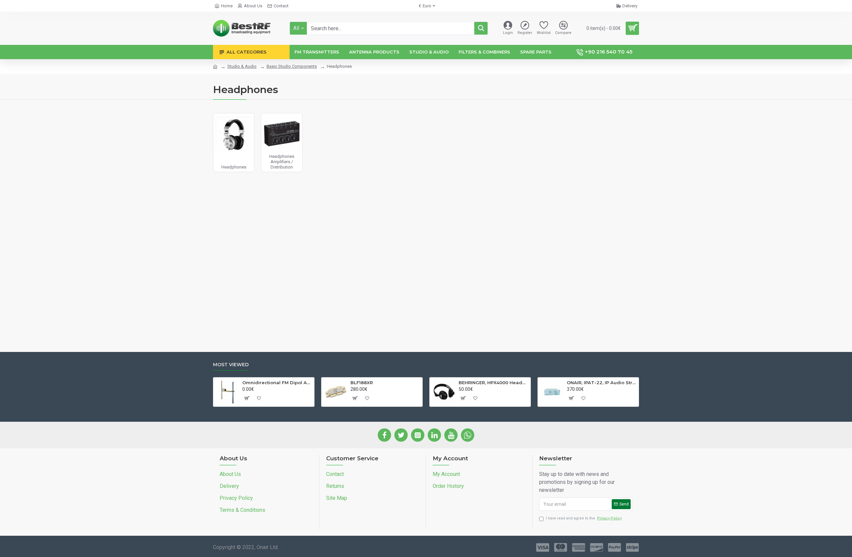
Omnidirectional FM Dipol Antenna (277, 382)
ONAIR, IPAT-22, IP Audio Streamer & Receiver (601, 382)
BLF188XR (361, 382)
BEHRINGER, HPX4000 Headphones (493, 382)
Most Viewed (231, 365)
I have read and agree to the (584, 518)
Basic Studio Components (292, 66)
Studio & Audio (242, 66)
